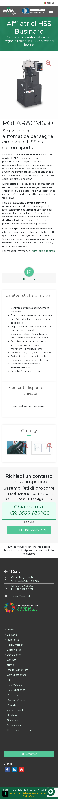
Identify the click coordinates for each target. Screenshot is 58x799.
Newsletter (30, 754)
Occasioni (12, 720)
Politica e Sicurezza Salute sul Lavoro (21, 793)
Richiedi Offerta (16, 700)
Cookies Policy (29, 796)
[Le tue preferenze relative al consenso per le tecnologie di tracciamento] (5, 794)
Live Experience (16, 690)
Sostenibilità (14, 649)
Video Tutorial (15, 710)
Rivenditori (13, 695)
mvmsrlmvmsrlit (21, 596)
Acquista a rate (15, 725)
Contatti (11, 660)
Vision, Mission (15, 644)
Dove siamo (14, 654)
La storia (12, 634)
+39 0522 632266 (29, 513)
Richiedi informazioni (29, 530)
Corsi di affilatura (16, 675)
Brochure (12, 715)
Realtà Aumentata (17, 670)
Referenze (13, 639)
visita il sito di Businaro (44, 251)
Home (10, 629)
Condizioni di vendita (19, 730)
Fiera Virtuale (14, 685)
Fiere (10, 679)
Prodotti (12, 705)
